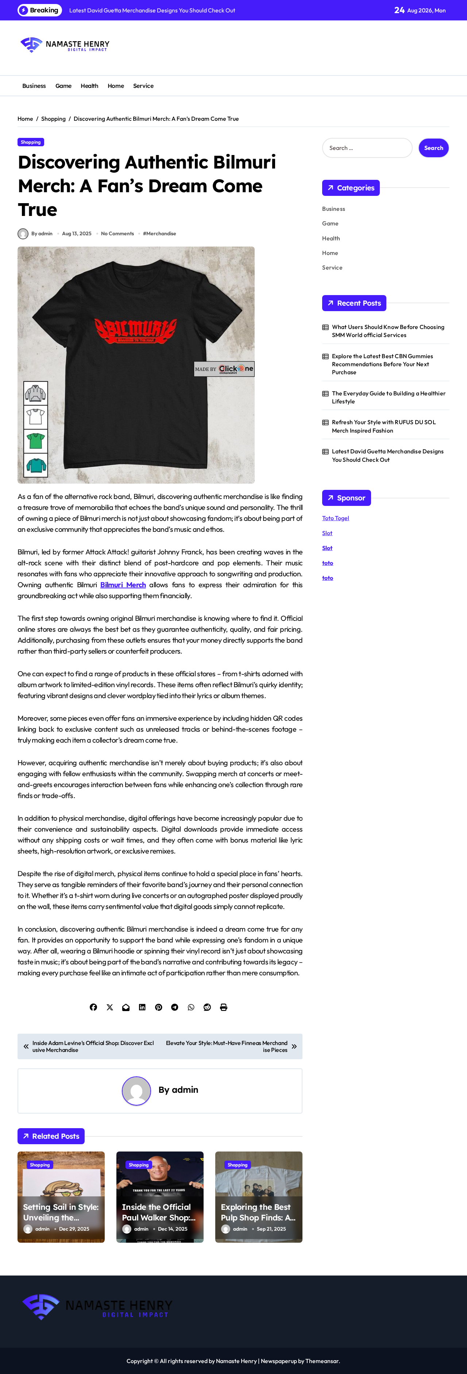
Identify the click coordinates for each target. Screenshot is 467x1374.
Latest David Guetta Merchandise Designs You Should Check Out (388, 455)
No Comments (117, 233)
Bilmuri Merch (123, 584)
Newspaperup (279, 1361)
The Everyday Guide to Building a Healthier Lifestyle (389, 397)
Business (34, 85)
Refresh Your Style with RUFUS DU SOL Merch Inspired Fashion (384, 426)
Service (143, 85)
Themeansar (322, 1361)
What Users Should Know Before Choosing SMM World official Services (388, 330)
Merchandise (161, 233)
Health (89, 85)
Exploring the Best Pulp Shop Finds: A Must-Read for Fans (258, 1217)
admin (185, 1089)
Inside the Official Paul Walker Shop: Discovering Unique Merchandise (159, 1222)
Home (116, 85)
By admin (42, 233)
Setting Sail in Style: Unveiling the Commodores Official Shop (61, 1222)
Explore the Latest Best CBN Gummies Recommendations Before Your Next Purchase (382, 364)
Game (63, 85)
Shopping (31, 142)
